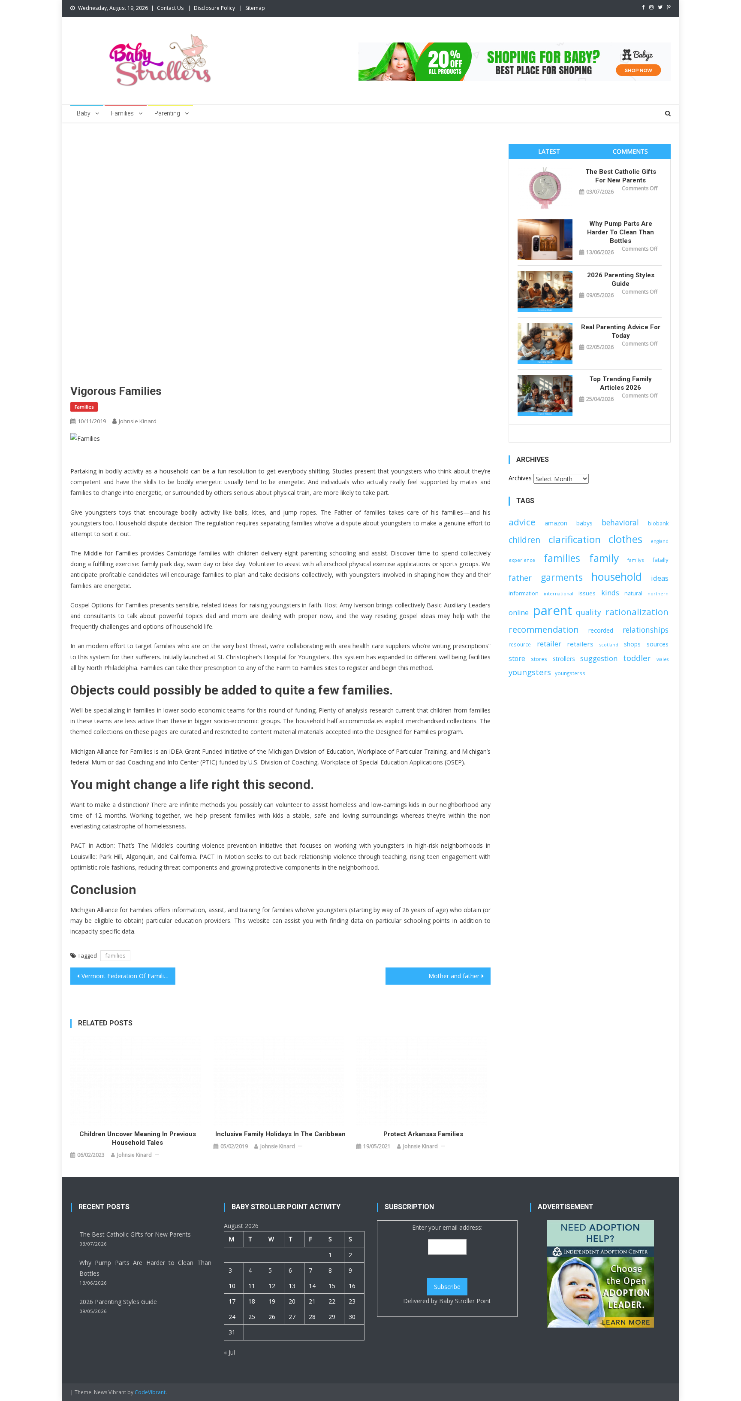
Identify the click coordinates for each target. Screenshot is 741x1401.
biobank (658, 523)
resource (520, 644)
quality (588, 612)
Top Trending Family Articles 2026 (620, 383)
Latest (549, 151)
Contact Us (170, 8)
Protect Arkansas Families (423, 1134)
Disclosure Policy (214, 8)
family (604, 558)
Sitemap (255, 8)
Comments (630, 151)
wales (663, 659)
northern (658, 594)
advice (522, 522)
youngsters (530, 672)
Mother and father (453, 976)
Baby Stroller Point (465, 1301)
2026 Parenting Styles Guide (620, 279)
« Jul (229, 1352)
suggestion (599, 658)
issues (587, 593)
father (520, 578)
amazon (556, 523)
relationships (646, 630)
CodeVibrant (150, 1392)
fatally (660, 560)
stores (539, 658)
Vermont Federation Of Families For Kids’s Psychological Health (128, 976)
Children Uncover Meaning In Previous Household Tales (137, 1138)
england (660, 541)
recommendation (544, 629)
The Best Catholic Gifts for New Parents (620, 176)
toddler (637, 657)
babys (584, 523)
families (115, 955)
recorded (600, 630)
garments (562, 577)
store (517, 658)
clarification (574, 539)
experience (522, 560)
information (524, 593)
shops (632, 644)
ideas (660, 578)
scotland (608, 645)
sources (658, 644)
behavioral (620, 522)
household (616, 577)
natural (633, 593)
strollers (564, 659)
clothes (625, 539)
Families (122, 113)
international (558, 594)
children (524, 540)
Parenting (167, 113)
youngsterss (570, 673)
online (519, 612)
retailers (580, 644)
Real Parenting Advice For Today (620, 331)
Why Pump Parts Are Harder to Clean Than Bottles (620, 232)
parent (552, 610)
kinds (610, 592)
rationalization (637, 612)
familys (635, 560)
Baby (83, 113)
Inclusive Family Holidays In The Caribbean (280, 1134)
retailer (549, 644)
